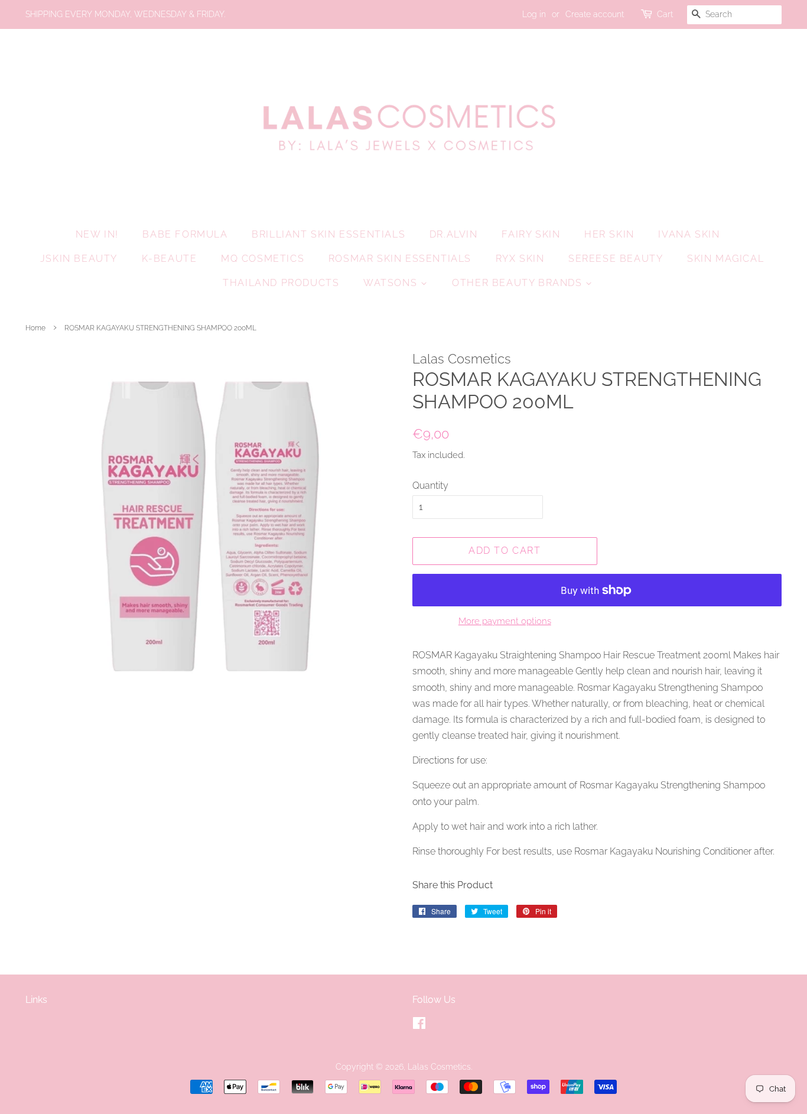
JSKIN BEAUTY (79, 258)
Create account (594, 14)
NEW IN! (97, 234)
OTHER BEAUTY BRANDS (518, 282)
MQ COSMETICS (262, 258)
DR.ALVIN (453, 234)
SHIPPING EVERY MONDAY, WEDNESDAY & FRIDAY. (125, 14)
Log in (534, 14)
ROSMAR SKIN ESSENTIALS (399, 258)
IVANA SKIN (689, 234)
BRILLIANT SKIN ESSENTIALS (328, 234)
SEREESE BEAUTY (615, 258)
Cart (665, 14)
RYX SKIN (520, 258)
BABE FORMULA (184, 234)
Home (35, 328)
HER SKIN (609, 234)
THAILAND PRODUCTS (281, 282)
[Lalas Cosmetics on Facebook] (419, 1025)
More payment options (504, 621)
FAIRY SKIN (531, 234)
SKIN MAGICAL (725, 258)
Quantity (430, 485)
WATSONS (392, 282)
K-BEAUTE (169, 258)
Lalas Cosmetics (439, 1066)
